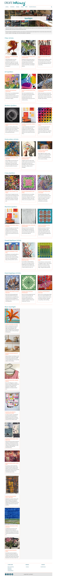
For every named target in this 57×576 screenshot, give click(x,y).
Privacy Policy (10, 569)
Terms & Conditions (10, 570)
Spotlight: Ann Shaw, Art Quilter (11, 324)
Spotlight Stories (43, 566)
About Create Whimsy (11, 566)
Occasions (27, 566)
